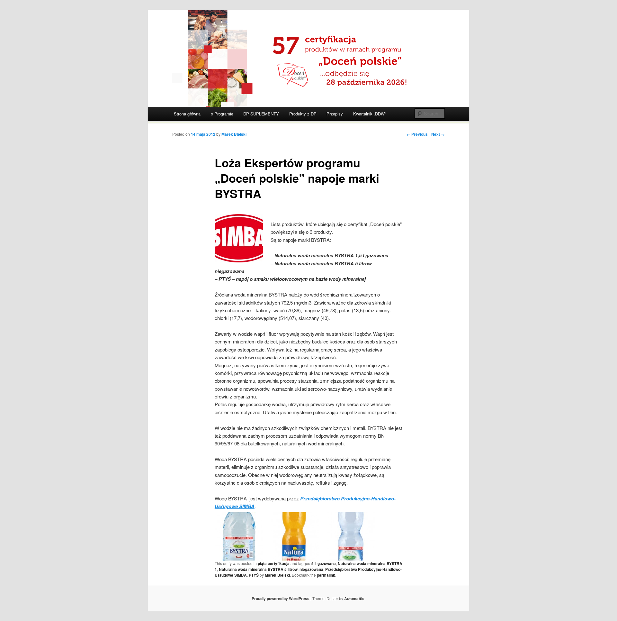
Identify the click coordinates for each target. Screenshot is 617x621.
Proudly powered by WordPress (280, 598)
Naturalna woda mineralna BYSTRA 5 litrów (258, 569)
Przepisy (334, 114)
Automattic (354, 598)
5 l (313, 563)
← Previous (417, 134)
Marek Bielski (233, 134)
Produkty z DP (303, 114)
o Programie (222, 114)
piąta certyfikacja (274, 563)
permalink (326, 575)
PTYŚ (254, 575)
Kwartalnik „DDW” (369, 114)
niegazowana (311, 569)
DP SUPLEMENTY (261, 114)
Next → (438, 134)
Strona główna (187, 114)
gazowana (326, 563)
